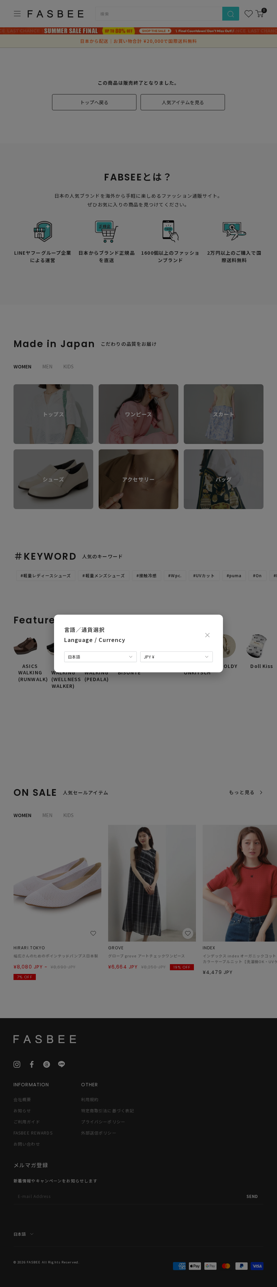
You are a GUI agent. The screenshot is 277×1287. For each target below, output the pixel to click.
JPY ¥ (149, 657)
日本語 (74, 657)
